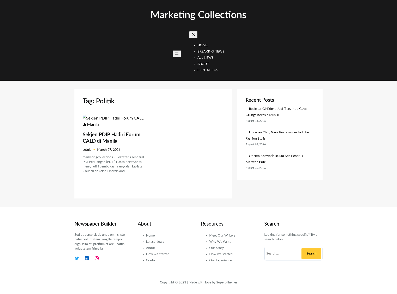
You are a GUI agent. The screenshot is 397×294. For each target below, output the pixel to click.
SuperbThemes (226, 282)
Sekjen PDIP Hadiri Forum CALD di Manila (111, 138)
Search (311, 253)
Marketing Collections (198, 15)
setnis (87, 149)
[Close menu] (193, 34)
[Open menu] (177, 53)
